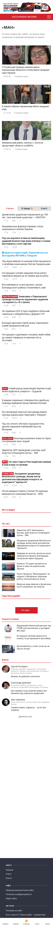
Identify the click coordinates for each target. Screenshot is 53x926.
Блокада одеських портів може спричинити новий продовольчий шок (25, 324)
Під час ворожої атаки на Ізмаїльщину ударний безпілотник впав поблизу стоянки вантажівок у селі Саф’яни (26, 241)
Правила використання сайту (20, 890)
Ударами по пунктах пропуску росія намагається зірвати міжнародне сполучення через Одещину (34, 556)
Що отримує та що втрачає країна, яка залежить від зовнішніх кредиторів (29, 692)
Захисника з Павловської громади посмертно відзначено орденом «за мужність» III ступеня (25, 299)
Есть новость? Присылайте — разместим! (26, 915)
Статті (8, 874)
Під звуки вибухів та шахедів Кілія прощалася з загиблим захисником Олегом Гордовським (26, 262)
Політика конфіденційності (19, 894)
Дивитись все (26, 716)
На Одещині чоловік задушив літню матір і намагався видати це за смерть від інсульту (25, 274)
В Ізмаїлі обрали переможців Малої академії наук (25, 108)
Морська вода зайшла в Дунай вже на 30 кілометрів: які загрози (34, 585)
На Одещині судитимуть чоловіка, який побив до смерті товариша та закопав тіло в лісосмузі (26, 337)
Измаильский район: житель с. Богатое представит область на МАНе (22, 144)
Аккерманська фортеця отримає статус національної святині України (22, 228)
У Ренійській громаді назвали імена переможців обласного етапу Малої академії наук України (25, 70)
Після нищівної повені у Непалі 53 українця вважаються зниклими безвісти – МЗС (25, 492)
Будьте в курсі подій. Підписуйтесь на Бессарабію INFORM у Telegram (25, 254)
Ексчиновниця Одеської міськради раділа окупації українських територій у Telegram (24, 413)
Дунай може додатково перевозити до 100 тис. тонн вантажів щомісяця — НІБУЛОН (25, 216)
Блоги (9, 878)
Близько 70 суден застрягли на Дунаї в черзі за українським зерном (32, 566)
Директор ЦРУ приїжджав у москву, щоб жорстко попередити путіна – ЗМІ (24, 451)
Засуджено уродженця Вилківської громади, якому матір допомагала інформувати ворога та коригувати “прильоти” (22, 478)
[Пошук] (43, 17)
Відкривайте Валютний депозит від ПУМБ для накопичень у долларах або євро (34, 628)
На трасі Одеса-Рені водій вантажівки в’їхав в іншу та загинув (26, 463)
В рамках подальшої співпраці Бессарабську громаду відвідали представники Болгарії (25, 401)
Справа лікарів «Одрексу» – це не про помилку (28, 708)
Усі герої (25, 610)
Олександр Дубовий (21, 683)
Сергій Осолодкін (19, 666)
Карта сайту (11, 898)
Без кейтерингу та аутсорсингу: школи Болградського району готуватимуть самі (24, 286)
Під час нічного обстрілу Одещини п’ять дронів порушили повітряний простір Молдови (23, 426)
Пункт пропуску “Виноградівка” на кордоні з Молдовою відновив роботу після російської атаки (33, 576)
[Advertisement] (26, 177)
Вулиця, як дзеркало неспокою (25, 676)
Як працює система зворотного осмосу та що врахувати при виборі (34, 637)
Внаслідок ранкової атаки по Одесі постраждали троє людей (26, 440)
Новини (9, 870)
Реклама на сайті (14, 910)
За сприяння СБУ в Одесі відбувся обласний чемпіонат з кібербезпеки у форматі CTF (26, 312)
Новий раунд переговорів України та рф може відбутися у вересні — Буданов (26, 390)
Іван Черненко (18, 699)
